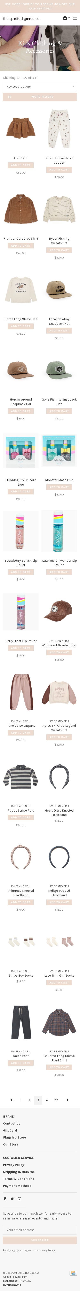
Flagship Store (14, 1137)
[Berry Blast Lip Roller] (21, 612)
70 (56, 1100)
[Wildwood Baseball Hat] (59, 612)
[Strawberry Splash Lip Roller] (21, 532)
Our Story (10, 1144)
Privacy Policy (13, 1165)
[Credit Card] (73, 1274)
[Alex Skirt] (21, 129)
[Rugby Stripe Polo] (21, 777)
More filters (43, 96)
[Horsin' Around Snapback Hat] (21, 371)
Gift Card (10, 1130)
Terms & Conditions (18, 1179)
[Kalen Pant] (21, 1023)
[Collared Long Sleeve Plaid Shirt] (59, 1023)
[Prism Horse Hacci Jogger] (59, 129)
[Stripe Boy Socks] (21, 942)
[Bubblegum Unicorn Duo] (21, 451)
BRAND (8, 1116)
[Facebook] (4, 1199)
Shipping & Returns (19, 1172)
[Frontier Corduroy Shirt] (21, 210)
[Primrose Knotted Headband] (21, 858)
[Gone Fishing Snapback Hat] (59, 371)
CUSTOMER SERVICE (18, 1158)
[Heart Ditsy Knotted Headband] (59, 777)
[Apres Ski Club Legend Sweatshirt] (59, 692)
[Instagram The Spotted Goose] (19, 1199)
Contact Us (11, 1123)
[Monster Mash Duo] (59, 451)
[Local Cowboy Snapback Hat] (59, 290)
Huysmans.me (12, 1284)
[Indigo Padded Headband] (59, 858)
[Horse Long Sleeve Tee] (21, 290)
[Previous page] (11, 1100)
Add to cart (21, 165)
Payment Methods (17, 1186)
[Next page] (67, 1100)
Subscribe (40, 1240)
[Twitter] (12, 1199)
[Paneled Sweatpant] (21, 692)
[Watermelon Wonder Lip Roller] (59, 532)
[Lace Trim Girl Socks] (59, 942)
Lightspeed (10, 1280)
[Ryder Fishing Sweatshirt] (59, 210)
